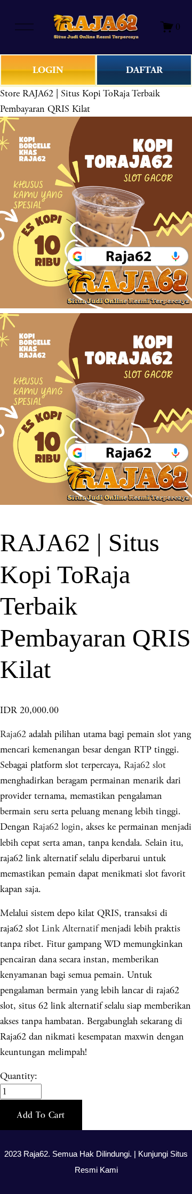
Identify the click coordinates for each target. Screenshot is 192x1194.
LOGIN (48, 70)
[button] (41, 1115)
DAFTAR (144, 70)
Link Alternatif (70, 928)
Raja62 (13, 734)
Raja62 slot (145, 765)
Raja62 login (57, 827)
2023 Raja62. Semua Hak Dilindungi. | (71, 1154)
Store (10, 93)
